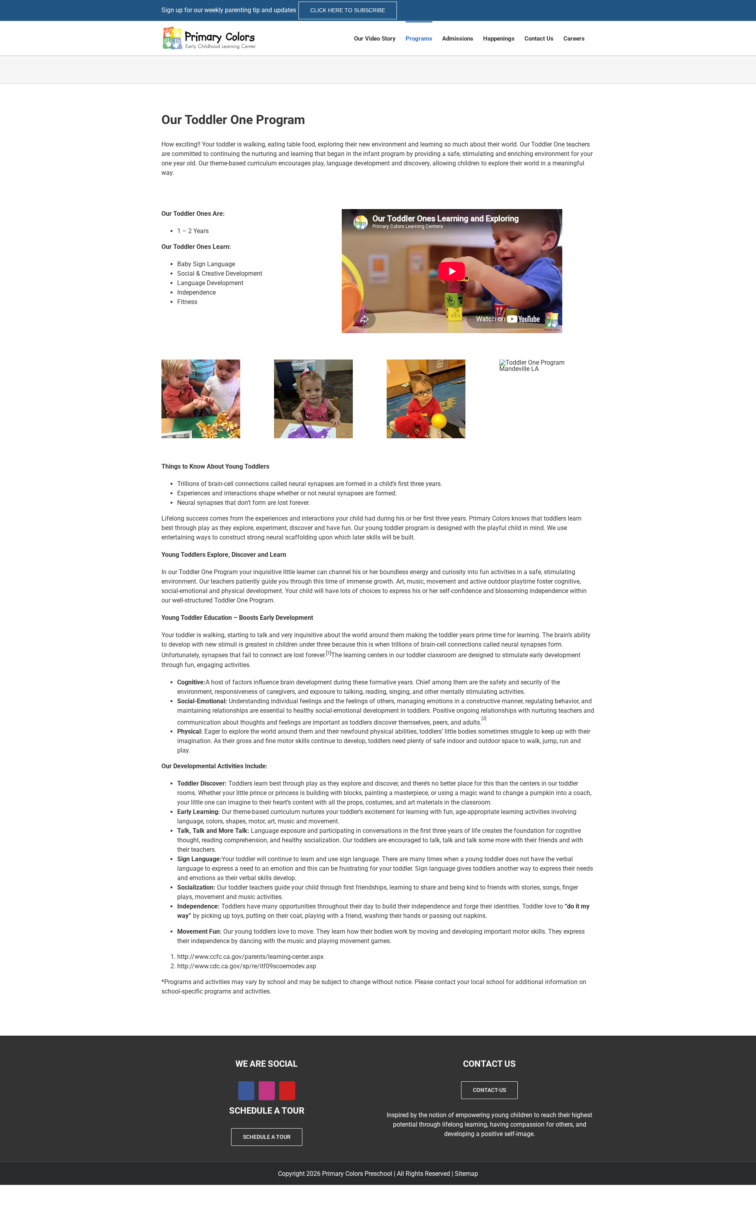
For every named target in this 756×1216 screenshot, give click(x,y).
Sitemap (466, 1173)
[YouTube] (287, 1090)
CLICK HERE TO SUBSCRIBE (347, 10)
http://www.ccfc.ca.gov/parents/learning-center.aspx (250, 956)
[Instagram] (267, 1090)
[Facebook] (246, 1090)
